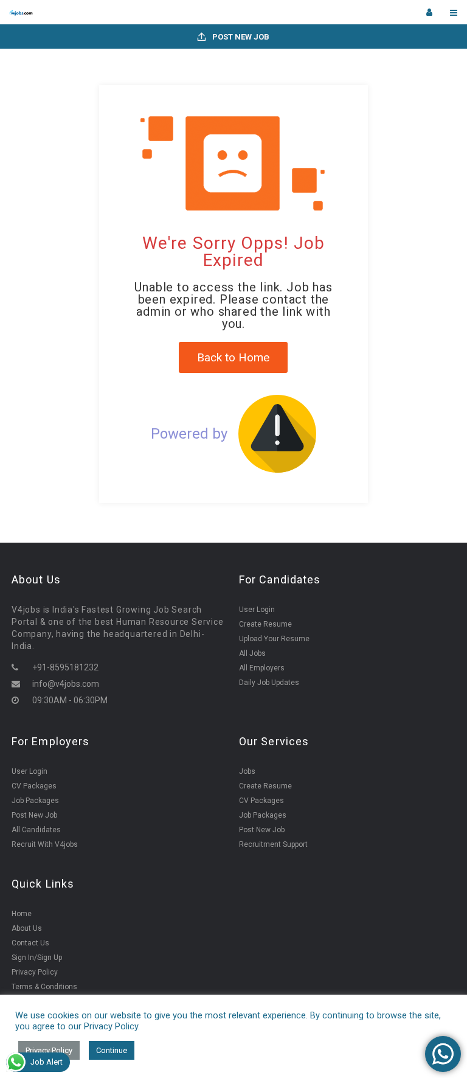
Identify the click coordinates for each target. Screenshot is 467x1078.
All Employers (262, 668)
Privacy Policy (35, 972)
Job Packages (35, 800)
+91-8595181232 (65, 667)
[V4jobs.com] (121, 12)
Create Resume (265, 624)
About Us (27, 928)
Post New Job (239, 36)
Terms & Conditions (44, 986)
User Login (257, 609)
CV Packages (34, 786)
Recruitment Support (273, 844)
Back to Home (233, 357)
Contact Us (30, 943)
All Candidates (36, 830)
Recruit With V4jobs (45, 844)
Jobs (247, 771)
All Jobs (252, 653)
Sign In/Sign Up (37, 957)
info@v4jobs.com (65, 684)
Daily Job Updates (269, 682)
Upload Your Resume (274, 639)
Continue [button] (111, 1050)
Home (22, 913)
